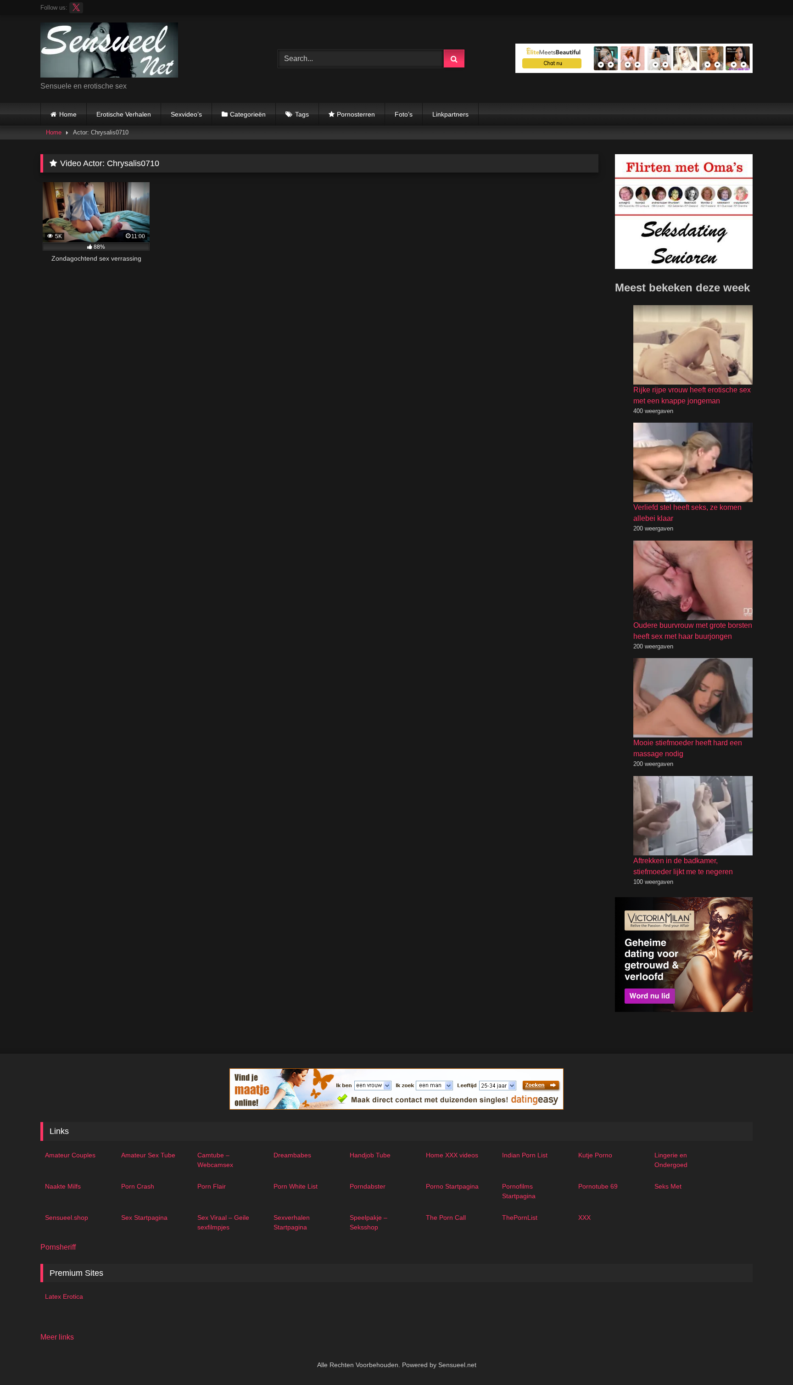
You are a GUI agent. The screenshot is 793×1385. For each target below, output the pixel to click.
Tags (302, 114)
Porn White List (296, 1186)
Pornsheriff (58, 1247)
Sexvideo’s (186, 114)
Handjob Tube (370, 1155)
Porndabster (367, 1186)
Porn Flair (211, 1186)
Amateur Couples (70, 1155)
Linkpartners (450, 114)
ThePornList (519, 1217)
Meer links (57, 1337)
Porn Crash (137, 1186)
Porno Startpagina (452, 1186)
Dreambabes (292, 1155)
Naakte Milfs (63, 1186)
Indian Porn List (524, 1155)
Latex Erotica (64, 1296)
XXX (584, 1217)
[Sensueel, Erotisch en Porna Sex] (109, 51)
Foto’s (404, 114)
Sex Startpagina (144, 1217)
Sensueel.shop (66, 1217)
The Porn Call (446, 1217)
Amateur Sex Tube (148, 1155)
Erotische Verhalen (123, 114)
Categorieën (248, 114)
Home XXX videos (452, 1155)
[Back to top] (764, 1358)
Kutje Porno (595, 1155)
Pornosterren (356, 114)
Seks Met (667, 1186)
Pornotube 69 (598, 1186)
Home (68, 114)
